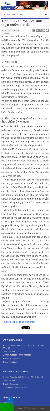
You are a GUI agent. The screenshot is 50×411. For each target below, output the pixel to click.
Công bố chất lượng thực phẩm (19, 322)
